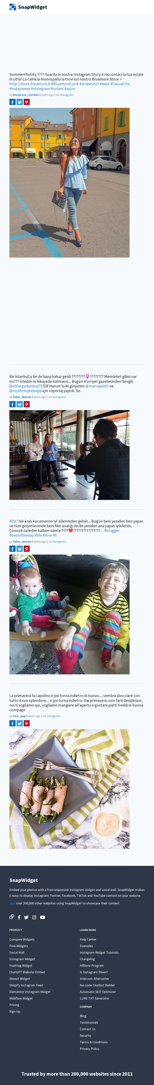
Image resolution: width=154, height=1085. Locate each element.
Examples (86, 946)
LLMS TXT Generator (94, 998)
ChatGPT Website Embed (27, 972)
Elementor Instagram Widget (30, 992)
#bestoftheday (21, 535)
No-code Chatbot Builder (97, 985)
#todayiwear (19, 88)
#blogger (112, 530)
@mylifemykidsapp (25, 390)
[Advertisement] (77, 46)
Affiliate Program (92, 965)
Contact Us (88, 1029)
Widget (32, 7)
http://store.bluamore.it (29, 83)
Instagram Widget (22, 959)
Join (12, 903)
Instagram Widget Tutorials (99, 952)
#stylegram (40, 88)
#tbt (13, 521)
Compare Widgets (22, 939)
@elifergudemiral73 (25, 386)
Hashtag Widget (20, 965)
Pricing (14, 1005)
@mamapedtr (97, 386)
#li (55, 535)
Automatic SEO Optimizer (98, 992)
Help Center (88, 939)
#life (38, 535)
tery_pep (19, 716)
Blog (83, 1016)
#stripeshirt (89, 83)
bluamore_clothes (26, 95)
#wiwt (105, 83)
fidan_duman (22, 397)
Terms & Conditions (94, 1042)
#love (47, 535)
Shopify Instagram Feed (26, 985)
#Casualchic (120, 83)
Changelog (87, 959)
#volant (57, 88)
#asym (69, 88)
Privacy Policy (89, 1048)
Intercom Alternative (94, 978)
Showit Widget (19, 978)
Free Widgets (18, 946)
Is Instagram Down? (94, 972)
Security (85, 1035)
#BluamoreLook (65, 83)
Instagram (66, 95)
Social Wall (16, 952)
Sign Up (14, 1011)
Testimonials (89, 1022)
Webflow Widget (21, 998)
